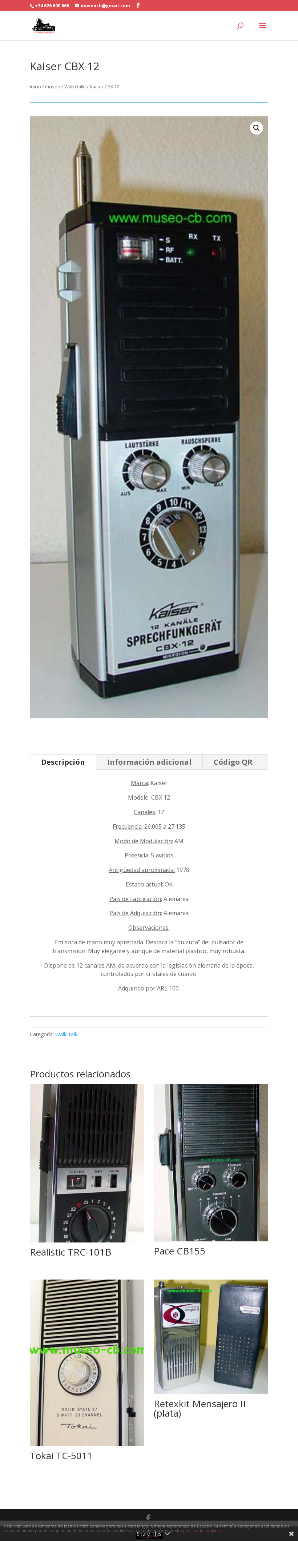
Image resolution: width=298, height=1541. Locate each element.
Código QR (233, 762)
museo (52, 86)
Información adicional (149, 762)
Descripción (63, 762)
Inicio (35, 86)
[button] (256, 128)
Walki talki (75, 86)
